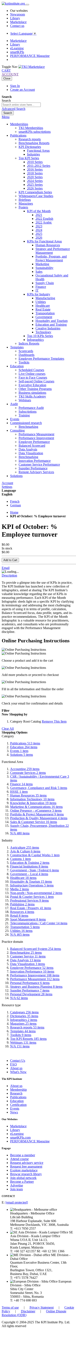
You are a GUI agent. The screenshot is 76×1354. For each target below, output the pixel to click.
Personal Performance (30, 983)
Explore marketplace (24, 1170)
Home (14, 512)
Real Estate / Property (30, 908)
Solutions (21, 754)
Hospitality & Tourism (31, 881)
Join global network (23, 1178)
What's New (18, 1072)
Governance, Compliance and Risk (38, 788)
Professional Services (29, 900)
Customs (20, 859)
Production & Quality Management (38, 818)
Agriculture (24, 847)
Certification (18, 1104)
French (14, 501)
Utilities (21, 931)
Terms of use (10, 1307)
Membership (18, 1089)
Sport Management (28, 919)
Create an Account (22, 89)
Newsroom (17, 14)
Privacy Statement (42, 1307)
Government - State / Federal (34, 870)
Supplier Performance (29, 990)
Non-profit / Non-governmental (36, 893)
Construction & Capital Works (35, 855)
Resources (22, 912)
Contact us (17, 26)
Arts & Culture (25, 851)
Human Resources (28, 795)
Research (16, 1093)
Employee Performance (31, 967)
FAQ (13, 1064)
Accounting (24, 769)
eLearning (17, 48)
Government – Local (29, 874)
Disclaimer (28, 1311)
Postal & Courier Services (32, 896)
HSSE (19, 791)
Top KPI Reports (28, 1039)
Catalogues (24, 1012)
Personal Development (31, 994)
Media (19, 889)
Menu (6, 117)
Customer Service (28, 956)
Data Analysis (25, 960)
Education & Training (29, 862)
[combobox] (21, 105)
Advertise (16, 1185)
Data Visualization (27, 964)
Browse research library (26, 1174)
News (14, 1112)
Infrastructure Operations (32, 885)
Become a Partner (22, 1181)
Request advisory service (26, 1162)
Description (9, 575)
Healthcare (23, 878)
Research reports (27, 1027)
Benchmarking (26, 952)
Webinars (23, 1042)
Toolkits (20, 1035)
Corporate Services (28, 772)
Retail (19, 915)
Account (7, 483)
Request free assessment (26, 1166)
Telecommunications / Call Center (38, 923)
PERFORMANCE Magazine (30, 56)
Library (15, 18)
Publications (25, 743)
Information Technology (32, 799)
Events (19, 751)
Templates (23, 1031)
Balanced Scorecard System (35, 949)
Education (23, 747)
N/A (20, 833)
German (15, 505)
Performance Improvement (34, 975)
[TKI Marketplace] (31, 66)
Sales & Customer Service (33, 822)
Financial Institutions (29, 866)
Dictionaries (24, 1016)
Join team (16, 1189)
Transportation (25, 927)
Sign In (15, 86)
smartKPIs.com (20, 1137)
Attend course (19, 1159)
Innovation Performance (32, 971)
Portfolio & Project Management (37, 814)
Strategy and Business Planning (36, 986)
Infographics (23, 1020)
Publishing (22, 904)
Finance (21, 784)
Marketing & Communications (36, 807)
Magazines (23, 1023)
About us (16, 1068)
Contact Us (17, 1060)
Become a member (22, 1155)
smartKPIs (17, 52)
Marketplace (18, 22)
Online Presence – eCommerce (36, 810)
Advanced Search (13, 109)
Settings (7, 487)
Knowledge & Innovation (33, 803)
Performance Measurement (35, 979)
